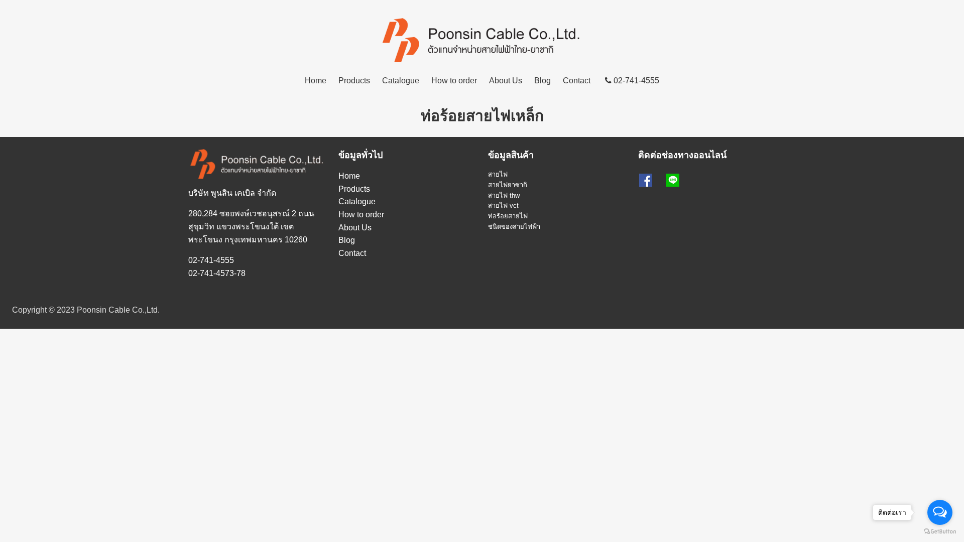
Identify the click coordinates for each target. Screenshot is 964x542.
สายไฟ (498, 174)
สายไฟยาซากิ (507, 185)
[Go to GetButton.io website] (940, 531)
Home (315, 80)
